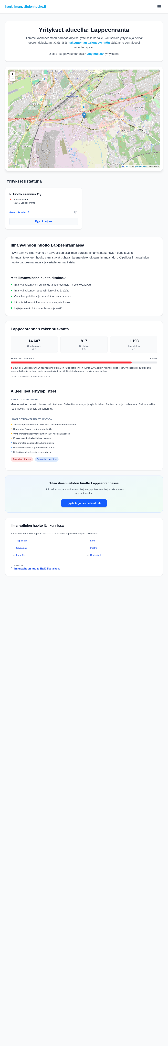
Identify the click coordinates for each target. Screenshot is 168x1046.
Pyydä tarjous (43, 221)
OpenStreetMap (141, 166)
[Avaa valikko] (159, 6)
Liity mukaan (95, 53)
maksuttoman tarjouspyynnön (89, 42)
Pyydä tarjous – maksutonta (84, 503)
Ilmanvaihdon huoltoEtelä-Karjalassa (37, 568)
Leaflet (127, 166)
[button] (84, 115)
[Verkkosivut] (75, 212)
